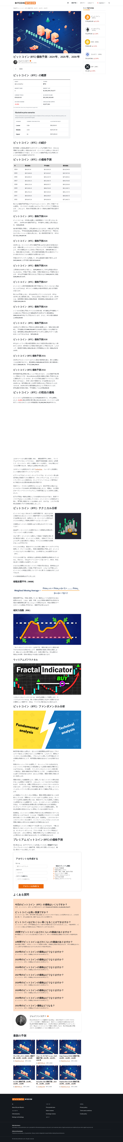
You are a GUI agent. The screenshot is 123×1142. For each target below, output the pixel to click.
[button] (109, 3)
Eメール (18, 863)
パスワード (19, 869)
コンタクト (15, 1110)
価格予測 (73, 3)
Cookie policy (83, 1114)
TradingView (38, 469)
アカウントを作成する (31, 886)
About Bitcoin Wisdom (18, 1107)
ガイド (82, 3)
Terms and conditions (86, 1110)
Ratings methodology (18, 1117)
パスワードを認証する (22, 876)
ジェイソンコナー (38, 1016)
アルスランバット (19, 1061)
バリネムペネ (41, 1086)
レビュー (90, 3)
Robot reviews (50, 1110)
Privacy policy (83, 1107)
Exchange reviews (51, 1114)
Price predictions (50, 1107)
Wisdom (22, 1099)
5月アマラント (41, 1063)
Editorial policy (16, 1114)
